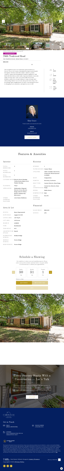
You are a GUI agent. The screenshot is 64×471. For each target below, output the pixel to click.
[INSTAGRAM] (7, 466)
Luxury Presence (34, 459)
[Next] (50, 272)
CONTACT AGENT (32, 137)
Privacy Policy (19, 462)
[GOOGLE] (11, 466)
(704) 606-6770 (32, 128)
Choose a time (20, 279)
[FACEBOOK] (4, 466)
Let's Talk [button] (32, 397)
